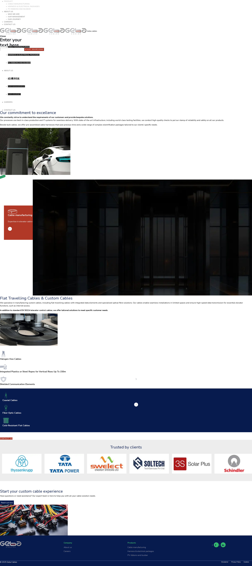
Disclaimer (224, 562)
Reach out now (7, 502)
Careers (67, 551)
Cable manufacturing (136, 547)
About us (68, 547)
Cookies (246, 562)
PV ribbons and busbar (137, 555)
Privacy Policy (236, 562)
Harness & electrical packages (140, 551)
